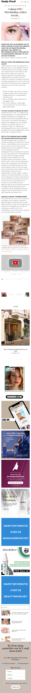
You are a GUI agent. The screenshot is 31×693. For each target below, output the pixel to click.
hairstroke (15, 271)
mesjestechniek (23, 271)
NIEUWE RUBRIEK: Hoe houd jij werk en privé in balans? (20, 613)
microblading (13, 274)
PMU (20, 274)
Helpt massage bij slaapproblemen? (17, 621)
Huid (6, 5)
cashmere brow (7, 271)
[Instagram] (22, 2)
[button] (11, 359)
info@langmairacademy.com (9, 249)
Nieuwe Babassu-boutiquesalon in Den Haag (15, 350)
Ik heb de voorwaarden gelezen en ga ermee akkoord (16, 683)
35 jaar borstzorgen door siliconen (19, 630)
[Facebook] (23, 2)
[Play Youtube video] (15, 263)
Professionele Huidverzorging (18, 5)
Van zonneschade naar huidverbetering (18, 639)
